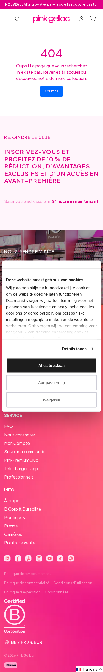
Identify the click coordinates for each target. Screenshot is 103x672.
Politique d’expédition (22, 592)
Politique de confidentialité (26, 583)
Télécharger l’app (21, 468)
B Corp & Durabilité (22, 509)
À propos (13, 500)
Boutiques (14, 517)
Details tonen (74, 348)
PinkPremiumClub (21, 460)
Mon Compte (17, 443)
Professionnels (19, 477)
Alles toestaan (51, 365)
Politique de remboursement (27, 573)
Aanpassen (48, 382)
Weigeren (51, 399)
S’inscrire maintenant (75, 201)
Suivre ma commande (25, 451)
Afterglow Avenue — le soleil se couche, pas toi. (51, 4)
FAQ (8, 426)
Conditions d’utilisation (72, 583)
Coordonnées (56, 592)
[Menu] (7, 19)
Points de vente (19, 542)
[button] (89, 669)
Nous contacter (19, 434)
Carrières (13, 534)
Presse (11, 526)
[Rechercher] (17, 19)
